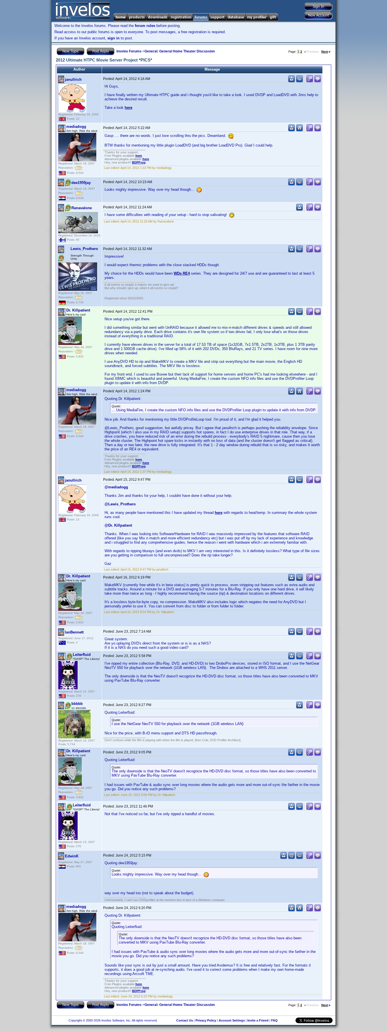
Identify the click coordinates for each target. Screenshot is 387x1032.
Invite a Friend (258, 1020)
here (128, 107)
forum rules (145, 26)
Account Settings (232, 1020)
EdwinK (71, 856)
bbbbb (77, 704)
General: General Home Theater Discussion (179, 51)
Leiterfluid (82, 654)
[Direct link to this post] (309, 81)
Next (324, 51)
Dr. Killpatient (78, 310)
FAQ (274, 1020)
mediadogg (76, 126)
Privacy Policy (205, 1020)
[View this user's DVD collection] (299, 81)
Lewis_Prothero (84, 249)
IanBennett (74, 632)
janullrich (73, 79)
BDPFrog (139, 162)
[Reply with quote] (317, 81)
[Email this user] (291, 858)
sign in (113, 38)
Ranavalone (81, 208)
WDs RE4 (182, 273)
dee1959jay (81, 183)
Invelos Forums (128, 51)
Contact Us (184, 1020)
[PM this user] (291, 81)
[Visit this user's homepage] (299, 130)
